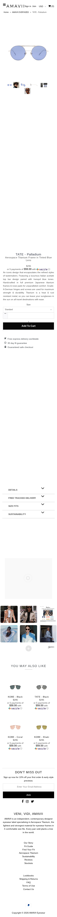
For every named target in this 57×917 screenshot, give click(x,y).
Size (28, 304)
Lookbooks (28, 875)
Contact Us (28, 889)
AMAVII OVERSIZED (20, 12)
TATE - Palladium (28, 254)
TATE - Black (42, 697)
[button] (28, 269)
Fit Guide (28, 846)
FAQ (28, 882)
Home (6, 12)
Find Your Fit (28, 849)
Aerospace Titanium (28, 853)
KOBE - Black (15, 697)
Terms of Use (28, 886)
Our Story (28, 843)
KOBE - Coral (15, 737)
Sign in (28, 6)
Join (34, 6)
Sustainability (28, 856)
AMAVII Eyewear (37, 913)
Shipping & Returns (28, 879)
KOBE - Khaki (41, 737)
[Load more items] (29, 648)
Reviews (28, 860)
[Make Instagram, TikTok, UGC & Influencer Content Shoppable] (51, 647)
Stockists (28, 863)
